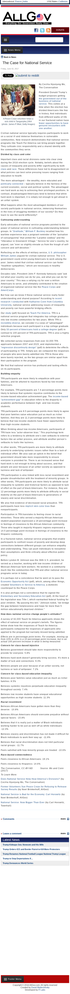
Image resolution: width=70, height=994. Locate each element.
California (62, 1)
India (25, 1)
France (18, 1)
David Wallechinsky (40, 987)
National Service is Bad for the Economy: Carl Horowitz (31, 794)
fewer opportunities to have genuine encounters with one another (53, 126)
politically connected (12, 184)
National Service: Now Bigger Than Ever (23, 802)
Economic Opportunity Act (15, 581)
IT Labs (41, 990)
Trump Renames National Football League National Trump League (34, 854)
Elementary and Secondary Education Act (23, 596)
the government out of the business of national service (53, 101)
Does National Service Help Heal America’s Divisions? (30, 779)
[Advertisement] (22, 890)
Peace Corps (49, 287)
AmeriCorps (7, 290)
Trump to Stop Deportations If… (18, 858)
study (8, 313)
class (3, 169)
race (14, 169)
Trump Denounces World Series (18, 863)
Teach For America (40, 313)
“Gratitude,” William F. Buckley (28, 231)
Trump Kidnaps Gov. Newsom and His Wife (23, 845)
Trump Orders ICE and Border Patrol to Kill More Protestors (31, 849)
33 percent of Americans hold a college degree (31, 329)
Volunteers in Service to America (27, 585)
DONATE (60, 30)
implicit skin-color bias (37, 506)
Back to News (10, 57)
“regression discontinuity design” (19, 347)
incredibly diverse (10, 323)
